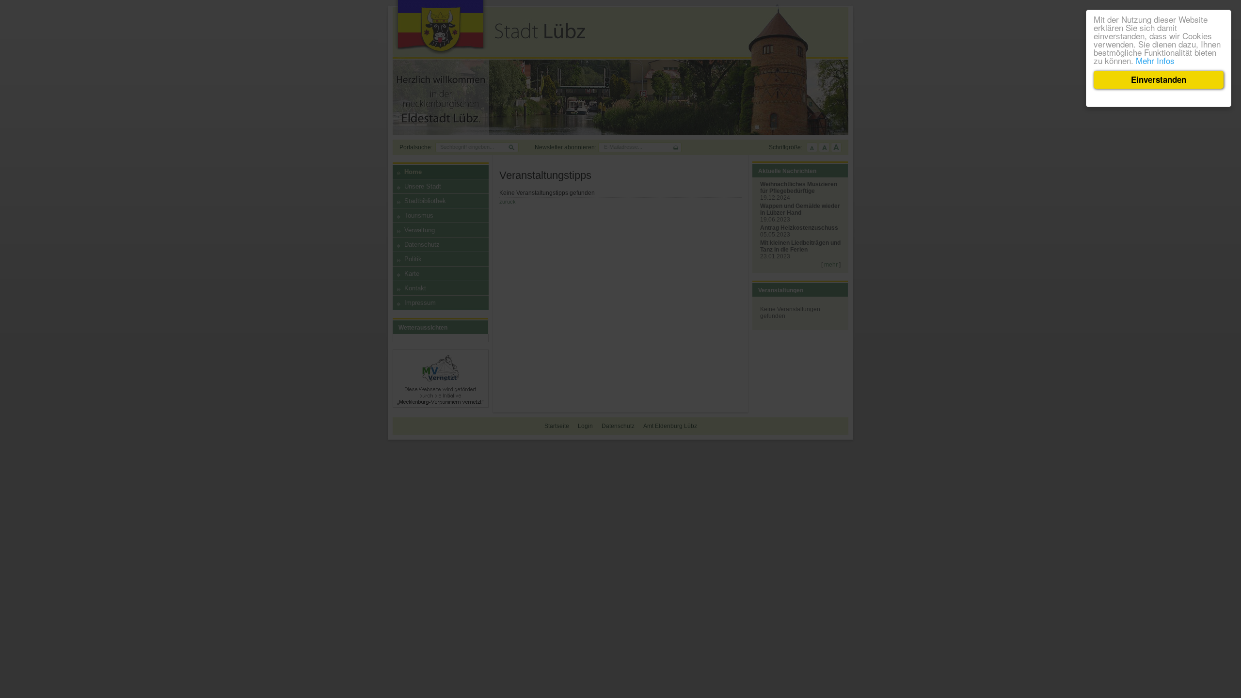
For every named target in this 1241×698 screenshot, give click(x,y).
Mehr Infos (1155, 60)
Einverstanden (1158, 79)
